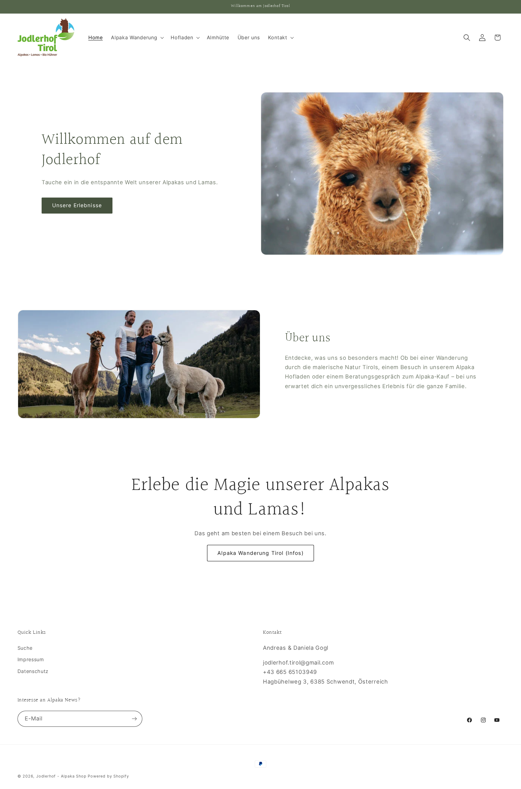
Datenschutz (33, 671)
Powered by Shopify (108, 776)
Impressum (30, 659)
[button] (136, 37)
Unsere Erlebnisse (77, 205)
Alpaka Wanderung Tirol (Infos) (260, 553)
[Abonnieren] (134, 719)
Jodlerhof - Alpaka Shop (61, 776)
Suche (25, 648)
